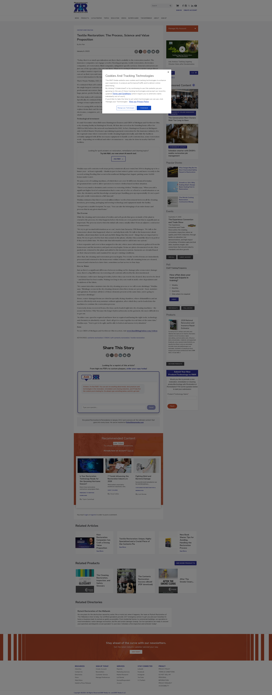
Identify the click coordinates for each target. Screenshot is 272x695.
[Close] (168, 72)
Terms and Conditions (121, 93)
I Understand (144, 108)
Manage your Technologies (126, 108)
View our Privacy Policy (139, 101)
